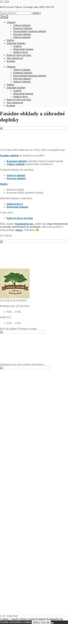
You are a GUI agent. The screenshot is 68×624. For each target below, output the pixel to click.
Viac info (45, 622)
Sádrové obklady (22, 37)
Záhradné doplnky (16, 43)
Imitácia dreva (20, 52)
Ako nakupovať (15, 58)
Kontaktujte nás (55, 619)
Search (36, 13)
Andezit (17, 46)
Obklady (11, 22)
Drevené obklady (22, 34)
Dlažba (10, 40)
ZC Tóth (4, 1)
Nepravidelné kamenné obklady (29, 31)
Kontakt (11, 61)
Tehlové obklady (22, 25)
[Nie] (52, 623)
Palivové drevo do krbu (19, 55)
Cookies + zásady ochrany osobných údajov (23, 619)
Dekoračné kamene (23, 49)
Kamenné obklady (22, 28)
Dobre (36, 622)
